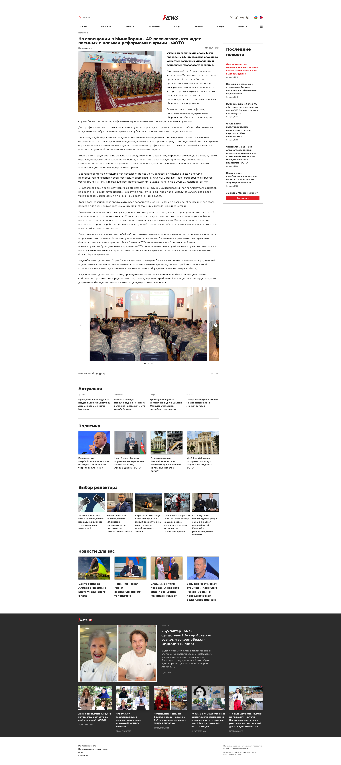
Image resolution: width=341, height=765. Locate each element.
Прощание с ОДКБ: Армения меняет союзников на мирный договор (202, 402)
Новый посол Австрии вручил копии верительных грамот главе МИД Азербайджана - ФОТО (130, 463)
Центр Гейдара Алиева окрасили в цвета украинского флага (92, 589)
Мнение (198, 26)
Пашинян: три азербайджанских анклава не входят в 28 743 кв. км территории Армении (93, 463)
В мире (220, 26)
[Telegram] (104, 373)
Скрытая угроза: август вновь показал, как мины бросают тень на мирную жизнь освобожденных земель (148, 523)
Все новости (243, 198)
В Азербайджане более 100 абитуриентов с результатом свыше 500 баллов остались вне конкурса (242, 109)
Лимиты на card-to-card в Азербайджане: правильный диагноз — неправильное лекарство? (90, 522)
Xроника (82, 26)
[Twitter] (96, 373)
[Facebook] (93, 373)
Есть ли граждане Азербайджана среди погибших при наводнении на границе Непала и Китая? (166, 464)
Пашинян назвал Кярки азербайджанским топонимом (127, 589)
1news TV (242, 26)
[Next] (216, 325)
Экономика (154, 26)
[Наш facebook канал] (236, 17)
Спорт (177, 26)
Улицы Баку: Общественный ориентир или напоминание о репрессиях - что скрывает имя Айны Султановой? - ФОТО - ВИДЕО (208, 720)
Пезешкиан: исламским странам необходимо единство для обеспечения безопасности (241, 89)
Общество (130, 26)
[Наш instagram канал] (247, 17)
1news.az (233, 748)
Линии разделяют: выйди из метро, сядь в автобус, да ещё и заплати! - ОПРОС (94, 716)
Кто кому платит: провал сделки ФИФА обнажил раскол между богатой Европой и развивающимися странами (204, 525)
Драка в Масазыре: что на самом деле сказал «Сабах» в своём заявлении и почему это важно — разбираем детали (177, 523)
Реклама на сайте (87, 746)
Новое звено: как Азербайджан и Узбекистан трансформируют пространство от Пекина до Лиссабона (119, 523)
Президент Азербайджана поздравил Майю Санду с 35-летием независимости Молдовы (94, 404)
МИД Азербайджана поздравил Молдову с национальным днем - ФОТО (199, 463)
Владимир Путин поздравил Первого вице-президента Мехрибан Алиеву (165, 589)
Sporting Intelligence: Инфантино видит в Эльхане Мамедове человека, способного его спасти (166, 404)
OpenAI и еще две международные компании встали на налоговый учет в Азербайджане (129, 404)
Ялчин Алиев (85, 48)
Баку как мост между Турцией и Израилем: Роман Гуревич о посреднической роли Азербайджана (202, 591)
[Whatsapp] (100, 373)
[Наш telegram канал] (242, 17)
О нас (81, 752)
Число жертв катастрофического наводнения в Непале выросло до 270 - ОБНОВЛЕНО (238, 130)
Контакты (83, 755)
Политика (106, 26)
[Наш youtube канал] (231, 17)
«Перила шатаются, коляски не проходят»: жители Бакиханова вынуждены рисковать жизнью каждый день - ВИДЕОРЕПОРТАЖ (245, 720)
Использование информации (93, 749)
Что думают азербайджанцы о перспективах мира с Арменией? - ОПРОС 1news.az (128, 720)
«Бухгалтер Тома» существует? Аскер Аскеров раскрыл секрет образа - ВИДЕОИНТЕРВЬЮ (186, 637)
